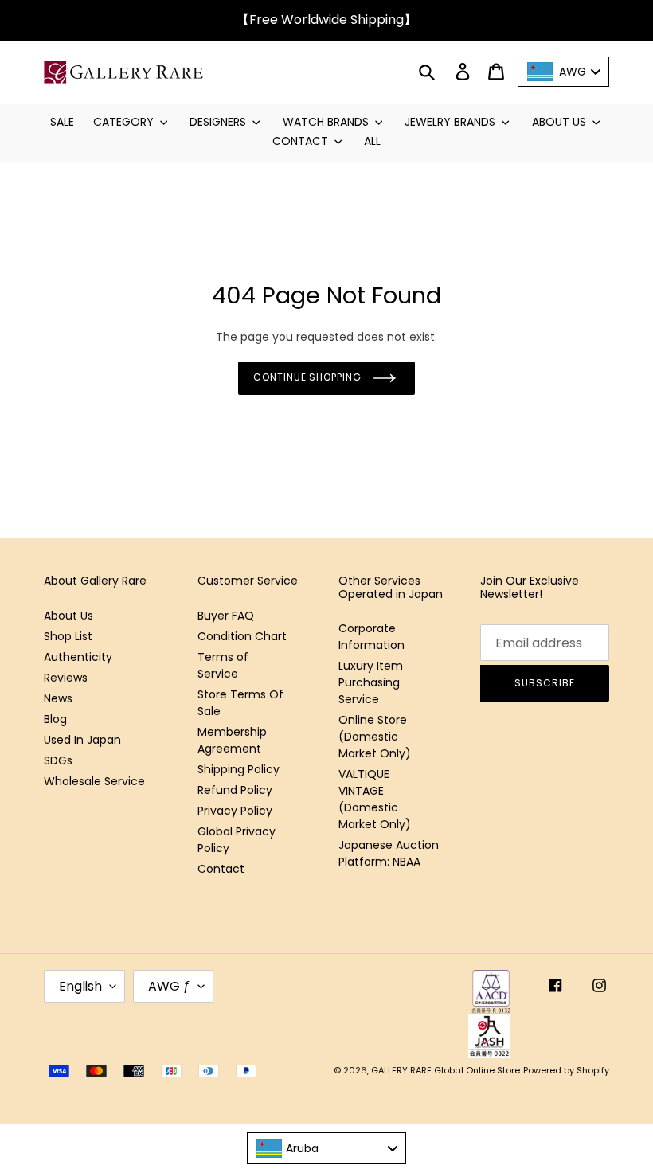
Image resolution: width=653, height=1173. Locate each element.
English (80, 986)
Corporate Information (371, 636)
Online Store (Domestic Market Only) (374, 736)
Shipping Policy (238, 769)
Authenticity (78, 657)
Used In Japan (82, 740)
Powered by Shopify (566, 1070)
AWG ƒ (169, 986)
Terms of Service (222, 665)
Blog (55, 719)
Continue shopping (307, 377)
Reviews (66, 678)
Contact (220, 869)
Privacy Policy (234, 811)
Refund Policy (234, 790)
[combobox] (326, 1148)
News (58, 698)
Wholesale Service (94, 781)
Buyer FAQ (225, 616)
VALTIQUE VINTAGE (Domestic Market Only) (374, 799)
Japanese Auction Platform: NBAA (388, 853)
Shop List (68, 636)
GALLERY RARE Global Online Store (445, 1070)
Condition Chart (242, 636)
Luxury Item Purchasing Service (370, 682)
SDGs (58, 760)
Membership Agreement (232, 740)
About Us (68, 616)
